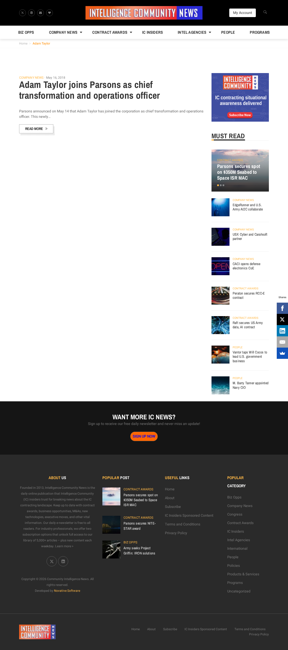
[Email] (282, 342)
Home (23, 43)
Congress (234, 514)
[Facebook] (282, 308)
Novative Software (67, 590)
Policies (233, 565)
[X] (282, 319)
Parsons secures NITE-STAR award (139, 526)
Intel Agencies (192, 32)
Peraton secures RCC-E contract (249, 295)
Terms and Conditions (182, 524)
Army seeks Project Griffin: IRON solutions (139, 550)
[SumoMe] (282, 353)
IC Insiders (152, 32)
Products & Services (243, 574)
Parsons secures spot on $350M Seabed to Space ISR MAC (238, 172)
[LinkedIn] (282, 330)
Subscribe (173, 506)
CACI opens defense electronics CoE (247, 266)
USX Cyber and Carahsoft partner (250, 236)
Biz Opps (26, 32)
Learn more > (64, 546)
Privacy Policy (176, 533)
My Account (242, 13)
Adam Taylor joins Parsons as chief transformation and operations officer (89, 90)
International (237, 548)
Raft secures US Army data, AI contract (248, 325)
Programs (260, 32)
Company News (63, 32)
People (228, 32)
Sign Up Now (144, 436)
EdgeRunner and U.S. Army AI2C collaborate (248, 207)
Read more (34, 128)
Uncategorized (238, 591)
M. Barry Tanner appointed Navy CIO (250, 385)
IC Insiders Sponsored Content (189, 515)
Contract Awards (109, 32)
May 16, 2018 (55, 77)
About (169, 498)
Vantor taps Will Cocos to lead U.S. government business (250, 356)
